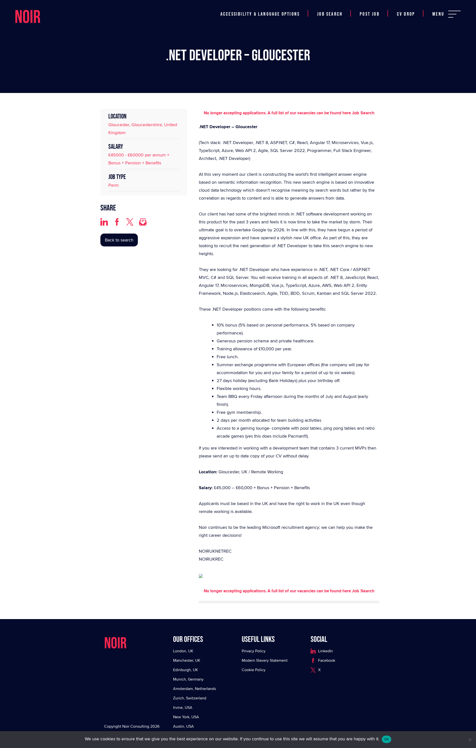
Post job (370, 14)
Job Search (329, 14)
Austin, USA (183, 726)
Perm (113, 185)
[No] (469, 739)
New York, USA (186, 717)
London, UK (183, 651)
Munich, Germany (188, 679)
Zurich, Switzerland (189, 698)
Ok (386, 739)
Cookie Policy (254, 670)
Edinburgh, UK (185, 670)
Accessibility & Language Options (260, 14)
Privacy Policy (254, 651)
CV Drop (406, 14)
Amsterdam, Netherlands (194, 688)
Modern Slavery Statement (265, 660)
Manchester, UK (186, 660)
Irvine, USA (182, 707)
